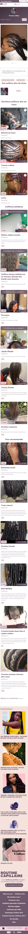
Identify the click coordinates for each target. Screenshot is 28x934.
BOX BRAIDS (6, 589)
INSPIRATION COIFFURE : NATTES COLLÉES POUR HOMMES (12, 768)
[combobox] (17, 4)
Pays (14, 922)
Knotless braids (8, 546)
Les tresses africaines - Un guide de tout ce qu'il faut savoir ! (14, 737)
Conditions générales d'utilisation (14, 903)
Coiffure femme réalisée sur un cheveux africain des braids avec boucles (13, 276)
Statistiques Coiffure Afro (14, 913)
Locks (3, 198)
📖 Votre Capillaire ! (6, 1)
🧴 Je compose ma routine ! (14, 885)
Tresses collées (7, 165)
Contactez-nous (14, 900)
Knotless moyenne (9, 427)
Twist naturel (7, 505)
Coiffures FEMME (21, 80)
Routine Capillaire (12, 874)
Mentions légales (14, 906)
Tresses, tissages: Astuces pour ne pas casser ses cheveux (13, 796)
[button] (12, 63)
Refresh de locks (8, 133)
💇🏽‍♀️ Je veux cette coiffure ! (21, 128)
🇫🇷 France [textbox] (17, 4)
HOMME (3, 245)
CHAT (23, 1)
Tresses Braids (7, 387)
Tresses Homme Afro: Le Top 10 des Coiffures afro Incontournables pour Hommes (13, 832)
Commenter (3, 19)
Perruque (5, 315)
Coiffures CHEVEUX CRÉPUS (8, 80)
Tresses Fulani (6, 863)
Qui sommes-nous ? (14, 897)
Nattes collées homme (10, 235)
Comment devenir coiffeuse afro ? (14, 916)
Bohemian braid (8, 467)
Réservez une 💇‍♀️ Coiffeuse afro (14, 894)
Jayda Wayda (7, 351)
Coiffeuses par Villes (14, 909)
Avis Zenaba (14, 919)
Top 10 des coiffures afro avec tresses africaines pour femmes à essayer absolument (14, 813)
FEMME (3, 286)
